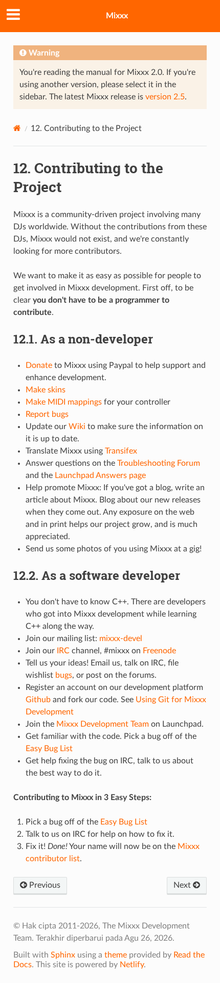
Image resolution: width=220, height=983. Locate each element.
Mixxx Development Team (102, 724)
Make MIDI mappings (64, 402)
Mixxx (117, 16)
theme (115, 955)
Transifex (121, 451)
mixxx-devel (120, 638)
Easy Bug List (49, 749)
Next (183, 885)
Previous (43, 885)
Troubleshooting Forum (158, 463)
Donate (39, 365)
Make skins (45, 390)
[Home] (17, 128)
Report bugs (47, 414)
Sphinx (63, 955)
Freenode (159, 651)
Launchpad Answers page (100, 475)
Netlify (132, 965)
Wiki (77, 426)
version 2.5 (165, 97)
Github (38, 700)
